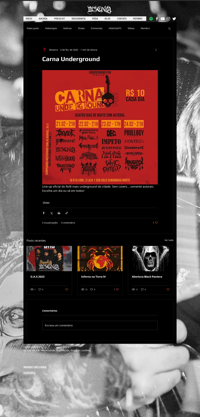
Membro (145, 28)
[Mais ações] (156, 50)
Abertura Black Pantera (147, 276)
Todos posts (33, 28)
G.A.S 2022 (37, 276)
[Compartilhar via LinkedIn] (59, 213)
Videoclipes (51, 28)
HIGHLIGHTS (115, 28)
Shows (81, 28)
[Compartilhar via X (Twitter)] (51, 213)
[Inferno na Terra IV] (100, 258)
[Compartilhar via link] (66, 213)
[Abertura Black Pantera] (150, 258)
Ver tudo (169, 240)
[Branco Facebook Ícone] (157, 18)
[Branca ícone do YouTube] (162, 18)
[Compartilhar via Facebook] (43, 213)
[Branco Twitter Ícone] (174, 18)
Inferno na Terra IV (93, 276)
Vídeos (131, 28)
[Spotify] (151, 18)
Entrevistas (96, 28)
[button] (169, 28)
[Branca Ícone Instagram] (168, 18)
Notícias (67, 28)
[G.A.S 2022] (49, 258)
